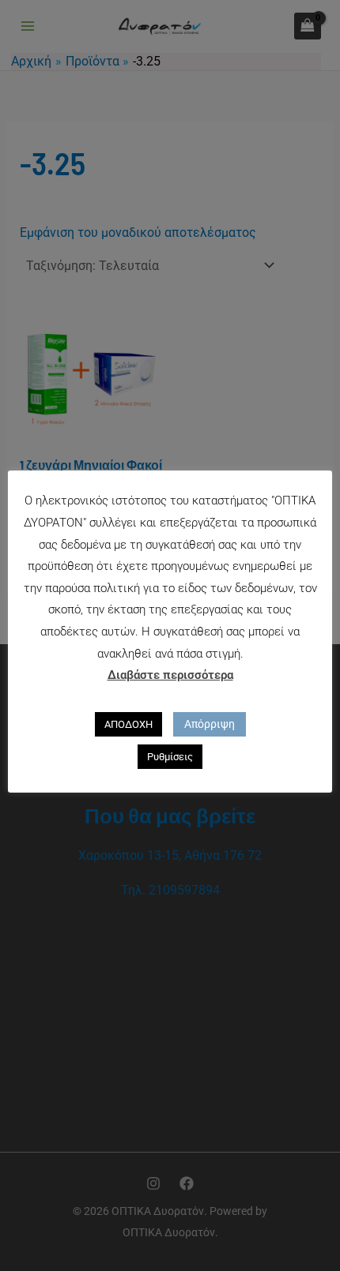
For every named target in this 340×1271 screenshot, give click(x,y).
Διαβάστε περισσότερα (170, 675)
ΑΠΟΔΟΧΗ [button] (128, 724)
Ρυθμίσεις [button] (170, 757)
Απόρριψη (209, 724)
